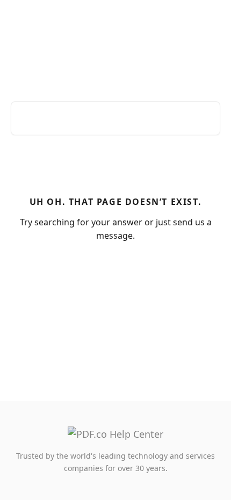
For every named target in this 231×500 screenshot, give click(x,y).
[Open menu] (210, 19)
